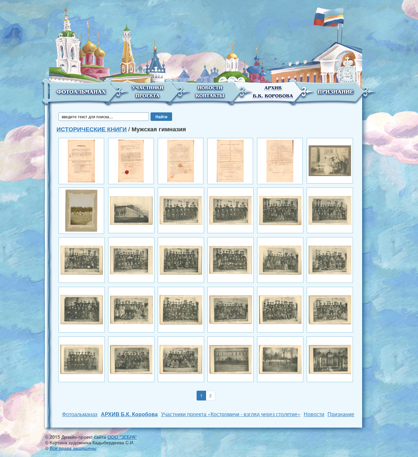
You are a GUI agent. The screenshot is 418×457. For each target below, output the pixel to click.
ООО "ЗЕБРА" (122, 436)
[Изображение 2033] (330, 160)
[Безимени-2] (131, 160)
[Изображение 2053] (181, 358)
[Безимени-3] (180, 160)
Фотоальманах (80, 414)
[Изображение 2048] (230, 309)
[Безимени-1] (81, 160)
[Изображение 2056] (330, 358)
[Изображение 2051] (81, 358)
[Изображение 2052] (131, 358)
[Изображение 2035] (181, 209)
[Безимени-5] (279, 160)
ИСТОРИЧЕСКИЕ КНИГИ (91, 129)
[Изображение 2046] (131, 309)
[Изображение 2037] (280, 209)
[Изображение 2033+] (81, 210)
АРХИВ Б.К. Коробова (129, 414)
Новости (314, 414)
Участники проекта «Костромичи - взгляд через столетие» (230, 414)
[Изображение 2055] (280, 358)
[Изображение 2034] (131, 209)
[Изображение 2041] (181, 259)
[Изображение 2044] (330, 259)
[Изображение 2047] (181, 309)
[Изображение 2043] (280, 259)
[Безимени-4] (230, 160)
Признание (341, 414)
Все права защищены (73, 448)
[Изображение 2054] (230, 358)
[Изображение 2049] (280, 309)
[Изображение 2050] (330, 309)
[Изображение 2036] (230, 209)
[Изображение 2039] (81, 259)
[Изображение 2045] (81, 309)
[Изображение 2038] (330, 209)
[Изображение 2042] (230, 259)
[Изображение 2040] (131, 259)
